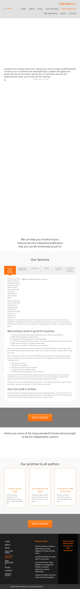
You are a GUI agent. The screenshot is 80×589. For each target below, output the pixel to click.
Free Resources (51, 13)
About (32, 9)
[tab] (10, 270)
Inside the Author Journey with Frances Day (45, 557)
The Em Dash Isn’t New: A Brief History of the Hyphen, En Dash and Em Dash (45, 549)
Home (23, 9)
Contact (72, 13)
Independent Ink (69, 9)
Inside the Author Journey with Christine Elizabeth (45, 576)
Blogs (63, 13)
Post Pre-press (52, 9)
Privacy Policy (8, 575)
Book (40, 9)
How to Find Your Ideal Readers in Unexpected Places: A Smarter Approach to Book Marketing (44, 567)
